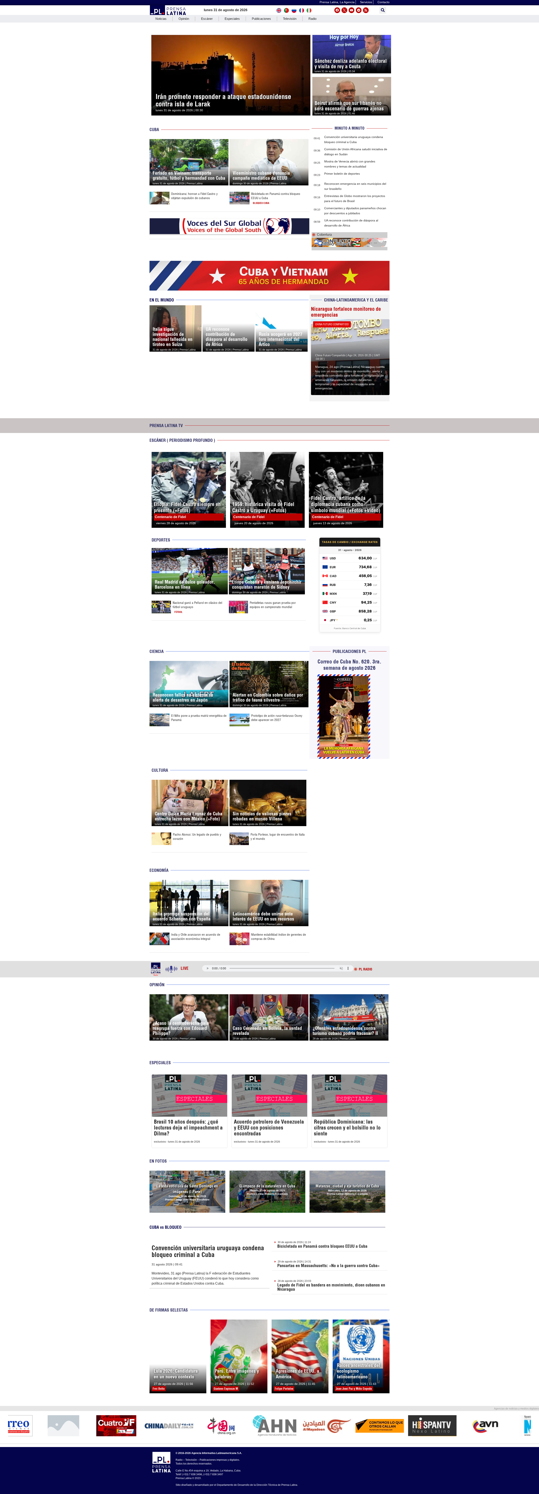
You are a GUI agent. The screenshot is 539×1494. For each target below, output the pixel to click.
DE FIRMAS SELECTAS (168, 1310)
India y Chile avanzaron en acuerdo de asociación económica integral (195, 937)
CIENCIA (156, 651)
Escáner (207, 18)
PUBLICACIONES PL (349, 651)
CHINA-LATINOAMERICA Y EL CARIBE (356, 300)
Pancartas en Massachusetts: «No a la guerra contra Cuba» (328, 1265)
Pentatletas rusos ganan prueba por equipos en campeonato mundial (273, 605)
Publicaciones (261, 18)
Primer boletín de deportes (342, 173)
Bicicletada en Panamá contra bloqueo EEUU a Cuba (322, 1246)
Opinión (184, 18)
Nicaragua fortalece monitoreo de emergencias (346, 312)
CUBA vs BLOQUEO (165, 1227)
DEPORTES (161, 540)
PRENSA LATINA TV (166, 425)
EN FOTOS (158, 1161)
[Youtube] (351, 10)
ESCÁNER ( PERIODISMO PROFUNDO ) (182, 440)
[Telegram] (359, 10)
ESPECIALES (160, 1062)
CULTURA (160, 770)
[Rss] (366, 10)
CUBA (154, 129)
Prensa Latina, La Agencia (337, 2)
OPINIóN (156, 984)
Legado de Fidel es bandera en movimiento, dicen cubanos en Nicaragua (331, 1287)
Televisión (289, 18)
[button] (382, 10)
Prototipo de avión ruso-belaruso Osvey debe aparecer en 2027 (276, 718)
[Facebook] (337, 10)
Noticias (161, 18)
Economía (158, 870)
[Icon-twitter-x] (344, 10)
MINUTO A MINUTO (349, 128)
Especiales (232, 18)
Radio (312, 18)
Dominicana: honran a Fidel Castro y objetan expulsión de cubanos (194, 196)
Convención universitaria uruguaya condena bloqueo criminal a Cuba (208, 1251)
